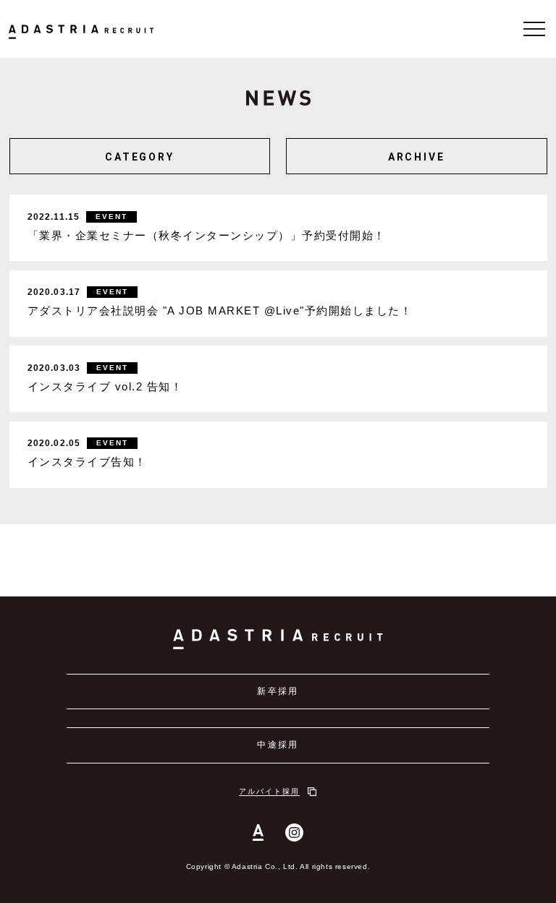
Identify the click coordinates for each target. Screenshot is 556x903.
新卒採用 (278, 691)
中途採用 (278, 745)
